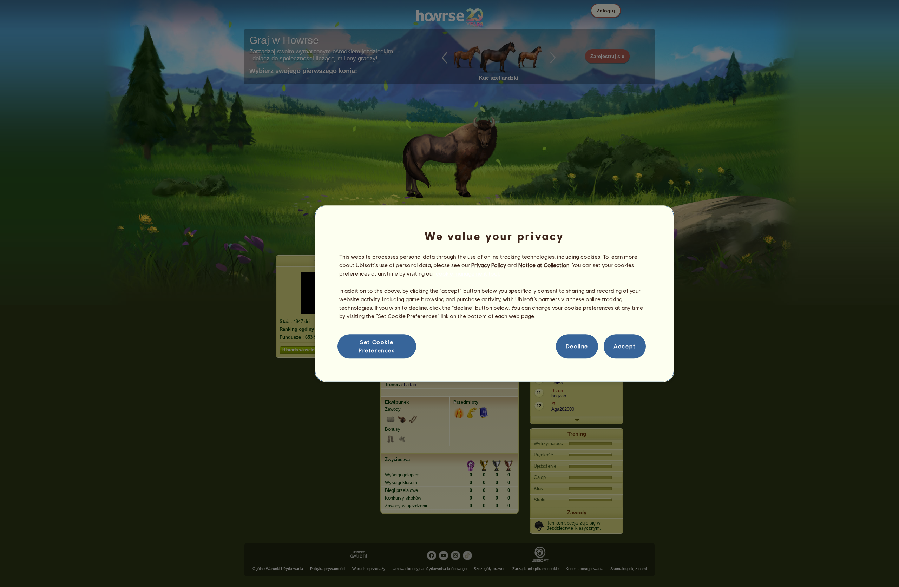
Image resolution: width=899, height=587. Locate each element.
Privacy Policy (488, 265)
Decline (577, 346)
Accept (624, 346)
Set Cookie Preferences (377, 346)
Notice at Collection (543, 265)
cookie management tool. (468, 273)
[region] (494, 293)
